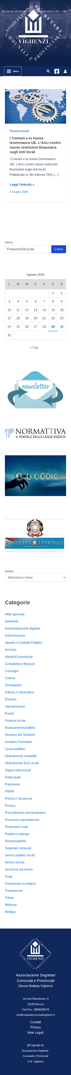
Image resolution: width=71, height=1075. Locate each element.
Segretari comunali (18, 848)
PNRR (9, 791)
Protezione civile (16, 827)
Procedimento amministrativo (25, 812)
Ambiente (11, 621)
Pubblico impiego (17, 834)
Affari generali (14, 614)
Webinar (11, 904)
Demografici (13, 685)
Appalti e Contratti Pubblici (23, 642)
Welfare (10, 912)
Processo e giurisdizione (22, 819)
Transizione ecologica (20, 883)
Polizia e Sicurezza (18, 798)
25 (18, 326)
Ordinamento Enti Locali (22, 763)
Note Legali (35, 1032)
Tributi (9, 897)
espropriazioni (15, 706)
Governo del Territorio (20, 734)
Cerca (8, 242)
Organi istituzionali (18, 770)
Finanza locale (19, 130)
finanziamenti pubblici (20, 727)
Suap (8, 876)
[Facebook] (57, 71)
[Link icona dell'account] (65, 71)
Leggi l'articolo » (22, 185)
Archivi (9, 571)
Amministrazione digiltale (22, 628)
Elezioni (10, 699)
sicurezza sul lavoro (19, 869)
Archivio (10, 649)
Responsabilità (15, 841)
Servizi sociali (14, 862)
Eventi (9, 713)
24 (9, 326)
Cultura (10, 678)
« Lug (34, 347)
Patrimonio (12, 784)
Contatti (35, 1022)
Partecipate (13, 777)
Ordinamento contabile (21, 756)
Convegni (12, 671)
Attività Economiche (19, 656)
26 (27, 326)
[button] (48, 71)
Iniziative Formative (18, 742)
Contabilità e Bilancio (20, 664)
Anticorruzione (15, 635)
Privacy (10, 805)
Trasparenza (13, 890)
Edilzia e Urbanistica (19, 692)
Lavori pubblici (15, 749)
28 (44, 326)
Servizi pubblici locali (20, 855)
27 (35, 326)
